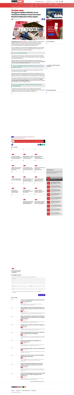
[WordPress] (18, 387)
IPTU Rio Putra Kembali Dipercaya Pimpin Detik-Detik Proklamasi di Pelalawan (16, 157)
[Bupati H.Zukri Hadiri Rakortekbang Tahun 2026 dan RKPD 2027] (28, 186)
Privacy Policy (18, 390)
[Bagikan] (44, 19)
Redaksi (12, 390)
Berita (12, 10)
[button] (57, 1)
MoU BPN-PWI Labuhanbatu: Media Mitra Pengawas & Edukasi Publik (16, 168)
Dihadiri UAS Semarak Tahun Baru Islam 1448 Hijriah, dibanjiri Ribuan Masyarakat (28, 180)
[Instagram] (19, 387)
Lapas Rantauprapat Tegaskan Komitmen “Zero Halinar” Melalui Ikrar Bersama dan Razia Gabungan (39, 191)
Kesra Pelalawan (25, 136)
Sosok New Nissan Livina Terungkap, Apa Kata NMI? (56, 190)
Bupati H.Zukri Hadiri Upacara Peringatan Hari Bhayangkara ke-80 (39, 168)
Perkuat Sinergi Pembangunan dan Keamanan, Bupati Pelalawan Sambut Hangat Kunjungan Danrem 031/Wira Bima (16, 191)
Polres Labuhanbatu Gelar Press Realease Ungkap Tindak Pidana (16, 271)
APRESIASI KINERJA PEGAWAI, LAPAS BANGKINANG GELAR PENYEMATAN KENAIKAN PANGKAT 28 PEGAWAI (28, 202)
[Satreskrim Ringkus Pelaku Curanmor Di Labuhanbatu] (16, 174)
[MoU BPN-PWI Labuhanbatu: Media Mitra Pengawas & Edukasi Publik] (16, 163)
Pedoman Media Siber (26, 390)
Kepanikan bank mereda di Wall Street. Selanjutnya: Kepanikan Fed (56, 202)
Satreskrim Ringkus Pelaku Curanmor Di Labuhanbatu (16, 179)
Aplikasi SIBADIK (17, 136)
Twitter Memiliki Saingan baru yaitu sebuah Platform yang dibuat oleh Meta (56, 206)
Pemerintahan (21, 10)
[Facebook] (38, 145)
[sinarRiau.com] (17, 1)
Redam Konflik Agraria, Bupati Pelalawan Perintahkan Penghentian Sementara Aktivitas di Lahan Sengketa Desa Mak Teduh (39, 157)
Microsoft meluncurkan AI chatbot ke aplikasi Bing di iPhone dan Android (55, 209)
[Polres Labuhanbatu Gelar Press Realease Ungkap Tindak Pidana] (16, 232)
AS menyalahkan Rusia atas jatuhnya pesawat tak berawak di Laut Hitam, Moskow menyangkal (56, 194)
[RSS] (25, 387)
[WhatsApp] (44, 145)
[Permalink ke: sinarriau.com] (12, 19)
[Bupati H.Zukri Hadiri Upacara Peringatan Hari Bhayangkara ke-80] (39, 163)
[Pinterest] (16, 387)
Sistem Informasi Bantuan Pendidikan (19, 138)
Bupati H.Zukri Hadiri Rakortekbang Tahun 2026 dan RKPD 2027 (28, 191)
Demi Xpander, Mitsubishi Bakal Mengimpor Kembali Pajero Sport (55, 183)
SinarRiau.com (32, 136)
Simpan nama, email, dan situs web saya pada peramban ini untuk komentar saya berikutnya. (27, 292)
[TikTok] (23, 387)
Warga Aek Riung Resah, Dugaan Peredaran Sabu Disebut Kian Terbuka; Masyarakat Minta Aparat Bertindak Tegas (39, 180)
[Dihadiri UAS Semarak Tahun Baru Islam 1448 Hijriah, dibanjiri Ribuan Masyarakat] (28, 174)
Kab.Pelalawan (16, 10)
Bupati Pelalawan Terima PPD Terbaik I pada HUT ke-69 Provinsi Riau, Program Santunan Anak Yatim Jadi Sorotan (28, 157)
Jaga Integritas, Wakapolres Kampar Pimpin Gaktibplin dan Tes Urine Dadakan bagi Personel (39, 202)
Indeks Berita (33, 390)
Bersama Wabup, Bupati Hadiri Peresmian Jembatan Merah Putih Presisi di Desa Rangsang (28, 168)
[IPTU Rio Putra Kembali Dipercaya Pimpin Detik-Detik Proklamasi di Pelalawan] (16, 152)
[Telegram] (42, 145)
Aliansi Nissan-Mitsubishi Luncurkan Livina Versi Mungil (56, 186)
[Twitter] (40, 145)
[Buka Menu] (62, 1)
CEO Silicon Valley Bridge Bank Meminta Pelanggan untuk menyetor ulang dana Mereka (56, 198)
